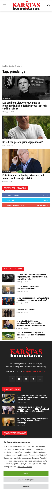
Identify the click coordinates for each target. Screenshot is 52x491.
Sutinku (26, 473)
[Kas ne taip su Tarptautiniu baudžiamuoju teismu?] (8, 289)
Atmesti (26, 486)
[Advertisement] (26, 38)
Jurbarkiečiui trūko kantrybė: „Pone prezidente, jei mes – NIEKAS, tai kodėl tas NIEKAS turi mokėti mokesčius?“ (32, 409)
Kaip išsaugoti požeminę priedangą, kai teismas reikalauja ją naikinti (23, 177)
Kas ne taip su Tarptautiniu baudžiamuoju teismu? (27, 287)
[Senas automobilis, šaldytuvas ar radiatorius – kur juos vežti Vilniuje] (8, 336)
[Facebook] (12, 379)
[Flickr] (40, 379)
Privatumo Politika (25, 467)
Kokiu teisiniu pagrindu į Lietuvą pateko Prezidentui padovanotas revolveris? (32, 299)
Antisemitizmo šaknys (25, 309)
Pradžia (5, 66)
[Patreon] (33, 379)
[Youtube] (19, 379)
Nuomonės (6, 98)
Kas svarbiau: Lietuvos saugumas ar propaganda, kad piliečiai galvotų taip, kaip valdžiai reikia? (24, 105)
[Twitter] (26, 379)
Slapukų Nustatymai (26, 480)
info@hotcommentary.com (35, 371)
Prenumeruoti (42, 205)
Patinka (45, 195)
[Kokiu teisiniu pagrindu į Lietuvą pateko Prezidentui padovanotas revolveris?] (8, 301)
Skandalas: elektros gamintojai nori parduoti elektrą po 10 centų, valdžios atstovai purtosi (32, 397)
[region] (26, 464)
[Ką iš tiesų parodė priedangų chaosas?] (26, 127)
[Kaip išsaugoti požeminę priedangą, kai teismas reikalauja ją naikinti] (26, 161)
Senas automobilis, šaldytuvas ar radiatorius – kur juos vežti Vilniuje (30, 334)
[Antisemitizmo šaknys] (8, 313)
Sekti (46, 200)
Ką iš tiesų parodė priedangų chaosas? (22, 142)
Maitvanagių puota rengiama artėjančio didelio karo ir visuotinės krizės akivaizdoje (32, 420)
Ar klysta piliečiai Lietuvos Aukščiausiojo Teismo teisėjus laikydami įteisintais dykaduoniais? (30, 323)
